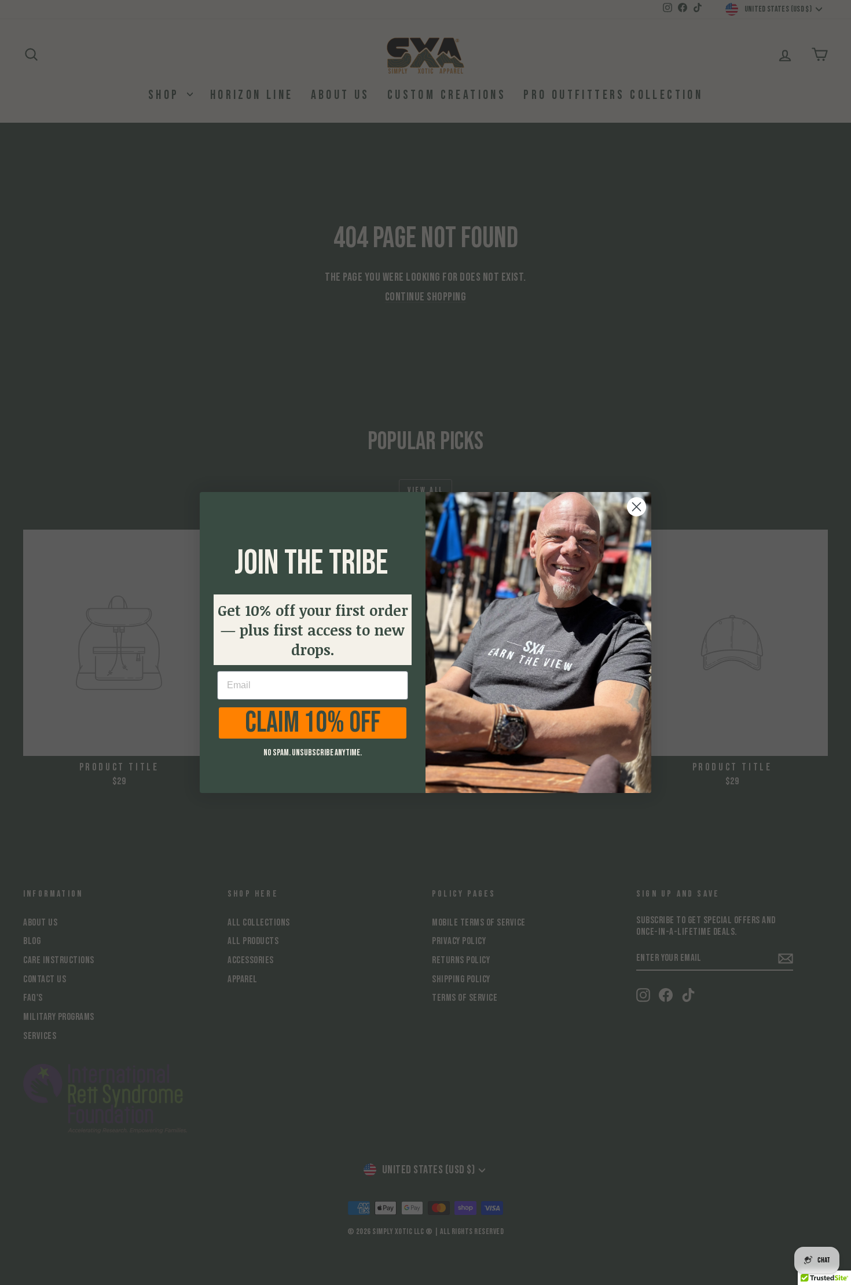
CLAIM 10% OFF (312, 723)
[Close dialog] (636, 507)
